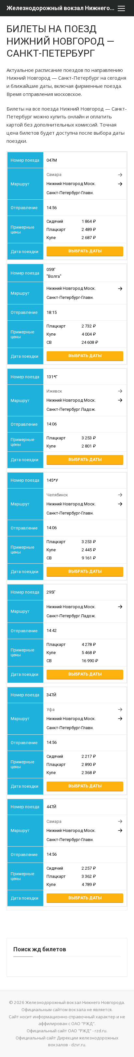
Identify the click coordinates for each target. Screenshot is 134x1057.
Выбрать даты (85, 250)
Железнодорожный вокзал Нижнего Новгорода (60, 8)
